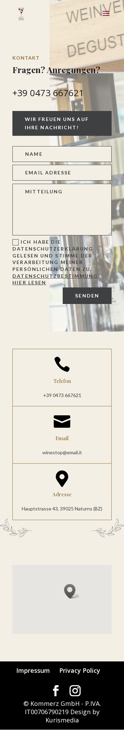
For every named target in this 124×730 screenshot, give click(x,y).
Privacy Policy (79, 670)
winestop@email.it (62, 452)
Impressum (33, 670)
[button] (72, 591)
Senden (87, 295)
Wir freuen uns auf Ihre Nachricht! (57, 123)
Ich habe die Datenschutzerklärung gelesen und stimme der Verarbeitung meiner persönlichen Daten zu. (55, 262)
